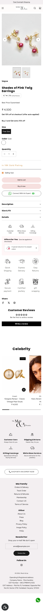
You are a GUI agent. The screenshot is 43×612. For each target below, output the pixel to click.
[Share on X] (8, 303)
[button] (5, 39)
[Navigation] (2, 8)
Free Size (6, 131)
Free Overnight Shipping (21, 2)
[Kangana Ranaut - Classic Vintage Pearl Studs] (14, 374)
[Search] (34, 8)
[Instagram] (21, 565)
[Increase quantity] (13, 154)
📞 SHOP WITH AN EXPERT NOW (21, 472)
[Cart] (40, 8)
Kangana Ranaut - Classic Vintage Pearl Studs (15, 400)
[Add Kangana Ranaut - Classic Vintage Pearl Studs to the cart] (24, 390)
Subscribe (21, 553)
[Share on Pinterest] (14, 303)
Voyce (5, 81)
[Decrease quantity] (4, 154)
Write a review (21, 324)
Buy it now (21, 186)
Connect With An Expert (23, 193)
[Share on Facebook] (3, 303)
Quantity (6, 149)
